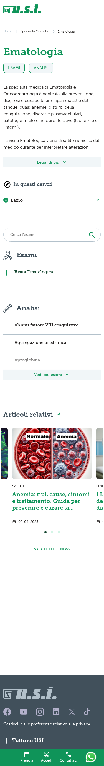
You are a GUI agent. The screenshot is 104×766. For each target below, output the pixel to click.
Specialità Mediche (35, 31)
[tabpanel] (52, 477)
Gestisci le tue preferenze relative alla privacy (46, 724)
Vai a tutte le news (52, 549)
